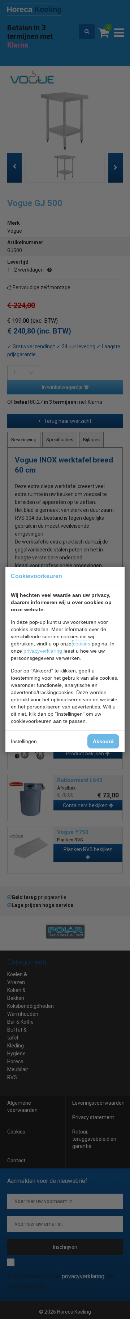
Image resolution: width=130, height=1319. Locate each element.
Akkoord (103, 741)
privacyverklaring (42, 651)
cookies (81, 644)
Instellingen (24, 741)
